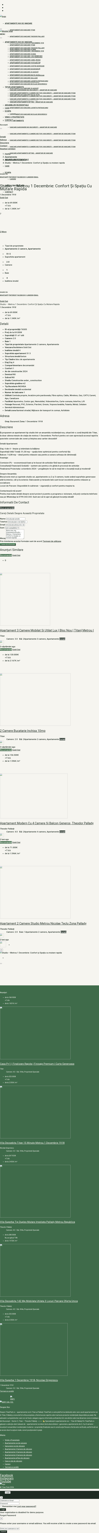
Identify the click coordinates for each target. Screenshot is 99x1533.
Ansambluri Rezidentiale (17, 105)
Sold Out (4, 197)
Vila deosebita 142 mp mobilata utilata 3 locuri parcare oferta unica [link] (39, 1301)
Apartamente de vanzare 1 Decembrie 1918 (27, 51)
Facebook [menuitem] (21, 177)
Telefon (3, 521)
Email (2, 524)
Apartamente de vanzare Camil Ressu (25, 60)
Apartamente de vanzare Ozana (23, 54)
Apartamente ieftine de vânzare (17, 1458)
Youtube (5, 1481)
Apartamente (11, 157)
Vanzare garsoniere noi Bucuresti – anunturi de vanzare (33, 127)
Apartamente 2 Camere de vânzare (18, 1449)
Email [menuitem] (36, 177)
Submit (3, 1532)
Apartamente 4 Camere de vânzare (18, 1455)
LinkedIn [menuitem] (30, 177)
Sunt (2, 527)
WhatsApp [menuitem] (4, 177)
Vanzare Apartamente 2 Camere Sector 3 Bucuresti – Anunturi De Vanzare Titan (42, 134)
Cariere (13, 179)
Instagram (7, 1478)
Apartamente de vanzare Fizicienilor (25, 63)
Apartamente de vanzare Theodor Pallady (27, 36)
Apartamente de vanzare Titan (22, 30)
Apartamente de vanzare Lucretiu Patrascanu (29, 108)
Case (7, 166)
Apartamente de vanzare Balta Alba (25, 75)
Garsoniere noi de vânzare (15, 1446)
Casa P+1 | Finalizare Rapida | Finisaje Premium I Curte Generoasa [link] (37, 1063)
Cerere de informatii (8, 544)
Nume (3, 518)
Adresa (3, 140)
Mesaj (3, 538)
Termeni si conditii (7, 1391)
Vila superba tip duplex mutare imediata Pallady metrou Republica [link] (37, 1221)
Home (8, 154)
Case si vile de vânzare (13, 1461)
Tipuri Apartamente (14, 121)
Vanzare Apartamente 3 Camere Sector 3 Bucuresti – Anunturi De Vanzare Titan (42, 140)
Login (3, 1509)
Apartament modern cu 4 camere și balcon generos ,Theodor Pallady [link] (47, 823)
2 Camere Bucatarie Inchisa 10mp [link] (22, 731)
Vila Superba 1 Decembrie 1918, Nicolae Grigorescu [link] (29, 1380)
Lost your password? (26, 1506)
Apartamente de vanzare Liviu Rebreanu (26, 57)
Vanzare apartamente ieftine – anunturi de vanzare (31, 153)
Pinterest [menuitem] (13, 177)
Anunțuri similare (7, 149)
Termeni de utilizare (52, 541)
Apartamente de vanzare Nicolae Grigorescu (28, 114)
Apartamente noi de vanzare (18, 23)
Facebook (6, 1475)
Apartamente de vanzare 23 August (24, 88)
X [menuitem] (25, 177)
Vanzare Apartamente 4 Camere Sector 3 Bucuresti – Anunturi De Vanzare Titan (42, 147)
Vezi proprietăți (7, 508)
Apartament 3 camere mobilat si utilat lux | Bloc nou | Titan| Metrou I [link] (47, 630)
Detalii (3, 137)
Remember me (9, 1506)
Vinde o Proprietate (14, 117)
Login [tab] (8, 1492)
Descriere (4, 143)
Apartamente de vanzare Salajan (24, 78)
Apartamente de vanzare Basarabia (24, 69)
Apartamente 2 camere (15, 160)
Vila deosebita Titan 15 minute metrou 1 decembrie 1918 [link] (32, 1142)
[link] (25, 625)
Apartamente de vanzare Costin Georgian (27, 66)
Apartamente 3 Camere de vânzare (18, 1452)
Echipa (8, 173)
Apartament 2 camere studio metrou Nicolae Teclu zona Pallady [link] (43, 923)
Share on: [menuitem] (4, 174)
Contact (9, 192)
